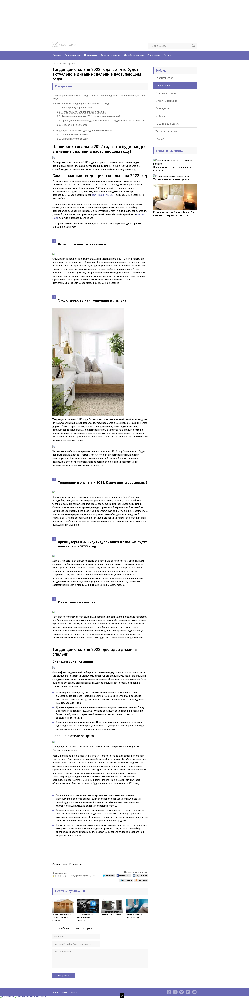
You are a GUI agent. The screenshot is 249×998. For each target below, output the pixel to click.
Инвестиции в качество (72, 125)
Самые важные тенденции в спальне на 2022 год (80, 103)
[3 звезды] (58, 876)
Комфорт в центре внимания (75, 107)
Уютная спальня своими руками (171, 179)
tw (181, 992)
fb (175, 992)
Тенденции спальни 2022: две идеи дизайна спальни (82, 130)
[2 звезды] (56, 876)
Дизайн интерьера (134, 55)
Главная (56, 55)
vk (194, 992)
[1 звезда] (53, 876)
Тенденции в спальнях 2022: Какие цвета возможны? (88, 116)
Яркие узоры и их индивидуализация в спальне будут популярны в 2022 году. (101, 120)
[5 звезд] (63, 876)
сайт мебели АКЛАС (102, 195)
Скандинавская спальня (72, 134)
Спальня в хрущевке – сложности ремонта (172, 168)
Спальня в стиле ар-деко (73, 138)
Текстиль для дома (167, 123)
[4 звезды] (61, 876)
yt (169, 992)
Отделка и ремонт (110, 55)
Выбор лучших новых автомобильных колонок (86, 917)
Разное (167, 55)
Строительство (73, 55)
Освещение (153, 55)
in (188, 992)
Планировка (91, 55)
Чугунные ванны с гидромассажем (134, 916)
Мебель (160, 116)
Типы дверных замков (111, 915)
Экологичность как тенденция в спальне (81, 112)
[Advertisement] (86, 20)
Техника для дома (166, 131)
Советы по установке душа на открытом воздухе (62, 917)
